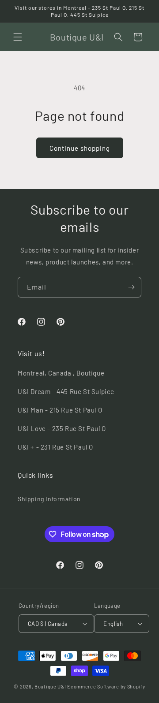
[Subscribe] (131, 287)
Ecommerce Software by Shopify (106, 686)
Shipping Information (49, 498)
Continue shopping (79, 148)
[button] (17, 37)
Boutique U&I (50, 686)
